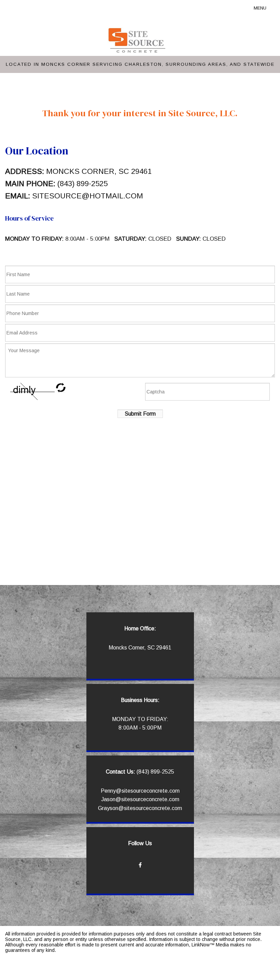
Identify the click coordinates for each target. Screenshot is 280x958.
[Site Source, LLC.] (137, 40)
